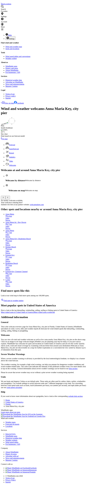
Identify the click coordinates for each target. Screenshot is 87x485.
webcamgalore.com (37, 205)
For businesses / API (12, 72)
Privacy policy (10, 96)
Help (10, 35)
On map (5, 139)
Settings (11, 39)
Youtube (33, 472)
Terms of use (10, 94)
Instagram (33, 470)
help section (73, 369)
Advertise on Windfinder (14, 82)
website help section (75, 396)
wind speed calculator (14, 387)
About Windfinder (11, 70)
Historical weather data (13, 80)
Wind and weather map (13, 47)
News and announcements (14, 84)
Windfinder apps (11, 66)
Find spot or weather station (13, 301)
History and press (11, 68)
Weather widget (11, 58)
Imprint (8, 98)
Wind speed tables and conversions (17, 56)
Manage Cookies (11, 86)
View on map (9, 103)
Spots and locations (12, 49)
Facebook (20, 103)
